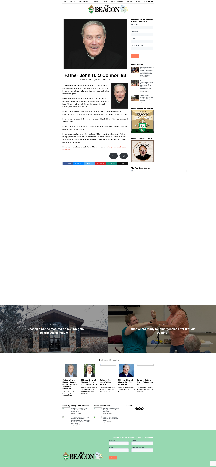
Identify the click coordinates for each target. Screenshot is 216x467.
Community (96, 2)
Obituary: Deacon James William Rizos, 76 (106, 382)
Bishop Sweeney (83, 2)
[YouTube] (149, 2)
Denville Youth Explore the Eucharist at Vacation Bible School (110, 418)
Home (65, 2)
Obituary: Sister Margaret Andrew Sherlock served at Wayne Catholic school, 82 (69, 384)
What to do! (129, 2)
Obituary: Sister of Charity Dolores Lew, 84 (145, 382)
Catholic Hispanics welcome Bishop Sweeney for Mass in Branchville (111, 409)
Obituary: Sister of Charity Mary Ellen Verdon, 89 (125, 382)
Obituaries (106, 80)
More (137, 2)
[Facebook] (144, 2)
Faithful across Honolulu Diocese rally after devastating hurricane (146, 98)
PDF (123, 156)
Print (113, 156)
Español (112, 2)
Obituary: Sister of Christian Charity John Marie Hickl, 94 (89, 382)
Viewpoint (120, 2)
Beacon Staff (86, 80)
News (71, 2)
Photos (105, 2)
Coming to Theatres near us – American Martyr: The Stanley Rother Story (79, 409)
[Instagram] (146, 2)
